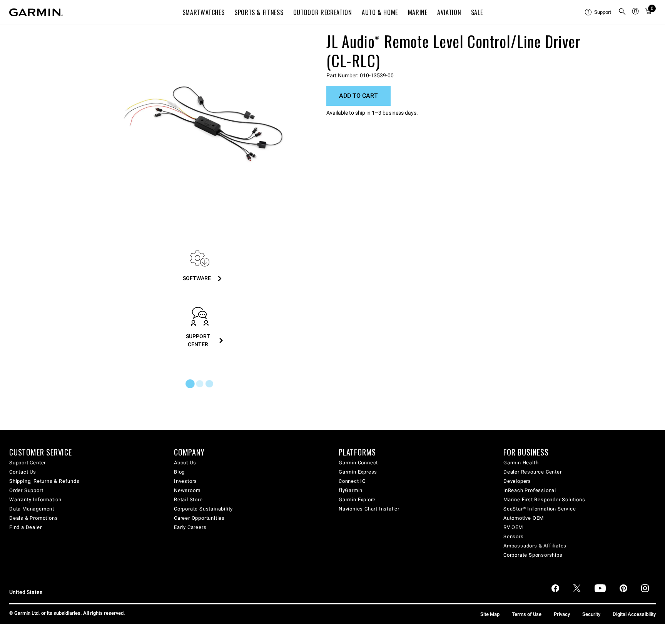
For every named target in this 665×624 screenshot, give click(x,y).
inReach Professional (529, 490)
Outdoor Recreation (322, 12)
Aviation (449, 12)
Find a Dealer (25, 527)
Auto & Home (380, 12)
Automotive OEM (523, 518)
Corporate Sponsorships (533, 555)
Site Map (490, 614)
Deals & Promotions (33, 518)
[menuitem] (598, 12)
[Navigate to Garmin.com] (36, 12)
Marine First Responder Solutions (544, 499)
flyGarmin (351, 490)
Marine (418, 12)
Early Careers (190, 527)
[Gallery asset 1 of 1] (203, 124)
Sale (477, 12)
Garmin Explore (357, 499)
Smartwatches (203, 12)
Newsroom (187, 490)
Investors (185, 481)
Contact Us (22, 472)
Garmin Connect (358, 462)
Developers (517, 481)
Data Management (31, 509)
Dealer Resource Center (532, 472)
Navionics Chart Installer (369, 509)
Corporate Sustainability (203, 509)
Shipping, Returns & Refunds (44, 481)
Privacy (562, 614)
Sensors (513, 536)
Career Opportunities (199, 518)
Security (591, 614)
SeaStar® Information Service (539, 509)
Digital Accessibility (634, 614)
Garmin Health (520, 462)
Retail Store (188, 499)
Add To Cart (358, 95)
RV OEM (513, 527)
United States (25, 592)
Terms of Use (526, 614)
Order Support (26, 490)
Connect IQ (352, 481)
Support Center (27, 462)
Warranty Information (35, 499)
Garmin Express (358, 472)
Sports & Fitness (258, 12)
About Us (185, 462)
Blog (179, 472)
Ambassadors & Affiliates (534, 546)
